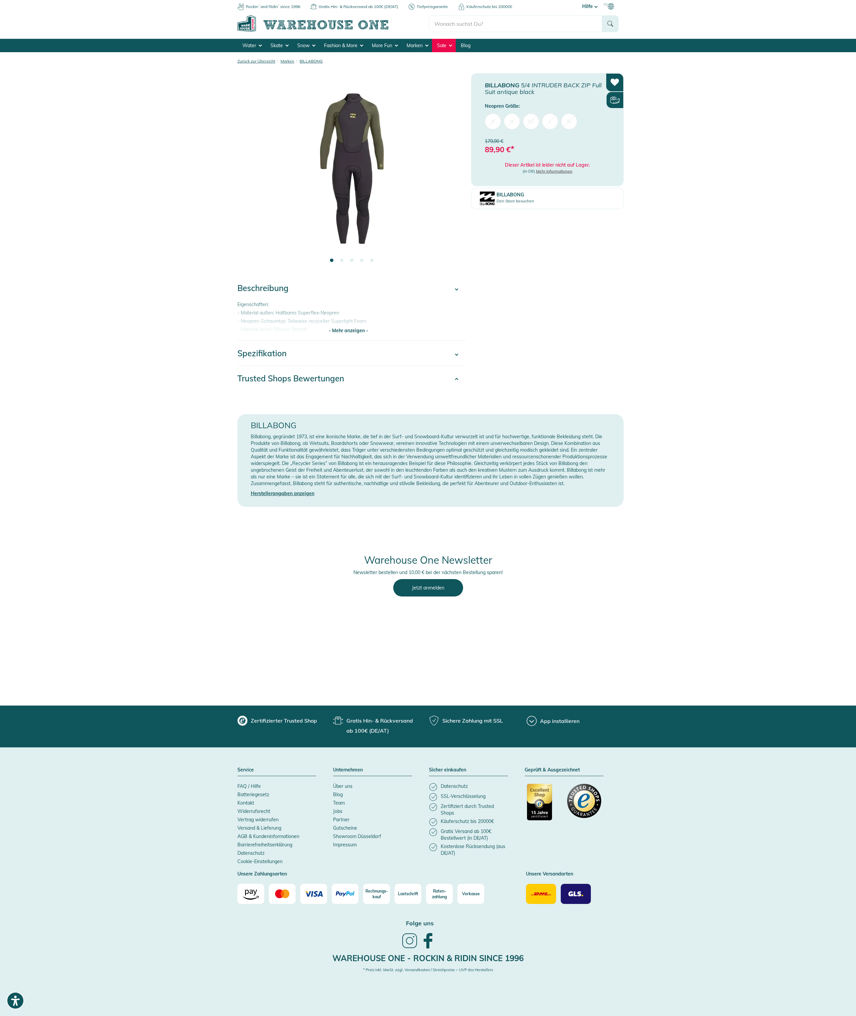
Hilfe (588, 6)
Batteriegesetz (253, 795)
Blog (465, 45)
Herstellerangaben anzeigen (282, 493)
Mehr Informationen (554, 171)
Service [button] (245, 770)
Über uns (342, 786)
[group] (277, 721)
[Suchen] (610, 23)
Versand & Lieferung (259, 828)
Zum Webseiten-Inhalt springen (34, 3)
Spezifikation (262, 353)
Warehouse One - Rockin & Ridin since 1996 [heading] (428, 958)
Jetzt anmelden (428, 588)
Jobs (337, 811)
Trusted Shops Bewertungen (290, 378)
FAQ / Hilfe (249, 786)
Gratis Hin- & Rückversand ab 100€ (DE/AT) (358, 6)
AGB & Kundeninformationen (268, 836)
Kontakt (245, 803)
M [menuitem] (512, 121)
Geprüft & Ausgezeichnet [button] (552, 770)
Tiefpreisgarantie (432, 6)
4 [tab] (361, 260)
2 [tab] (341, 260)
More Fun (383, 45)
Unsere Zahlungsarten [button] (262, 874)
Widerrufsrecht (253, 811)
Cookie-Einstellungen (260, 861)
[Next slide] (454, 172)
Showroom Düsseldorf (357, 836)
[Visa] (313, 894)
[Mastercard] (282, 894)
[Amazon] (250, 894)
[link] (409, 947)
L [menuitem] (550, 121)
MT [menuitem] (531, 121)
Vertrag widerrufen (258, 820)
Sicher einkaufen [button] (447, 770)
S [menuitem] (493, 121)
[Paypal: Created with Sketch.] (345, 894)
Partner (341, 820)
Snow (304, 45)
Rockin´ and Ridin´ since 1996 (273, 6)
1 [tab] (331, 260)
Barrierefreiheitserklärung (264, 845)
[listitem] (468, 787)
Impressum (345, 845)
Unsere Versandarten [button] (549, 874)
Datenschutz (250, 853)
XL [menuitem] (569, 121)
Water (249, 45)
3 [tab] (351, 260)
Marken (415, 45)
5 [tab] (371, 260)
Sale (442, 45)
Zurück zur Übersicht (256, 61)
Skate (277, 45)
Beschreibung (263, 288)
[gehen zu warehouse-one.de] (333, 30)
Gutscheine (345, 828)
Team (339, 803)
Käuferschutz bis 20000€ (489, 6)
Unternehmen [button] (348, 770)
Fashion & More (341, 45)
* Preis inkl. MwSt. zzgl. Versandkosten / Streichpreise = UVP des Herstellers (428, 969)
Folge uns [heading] (420, 923)
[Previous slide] (249, 172)
